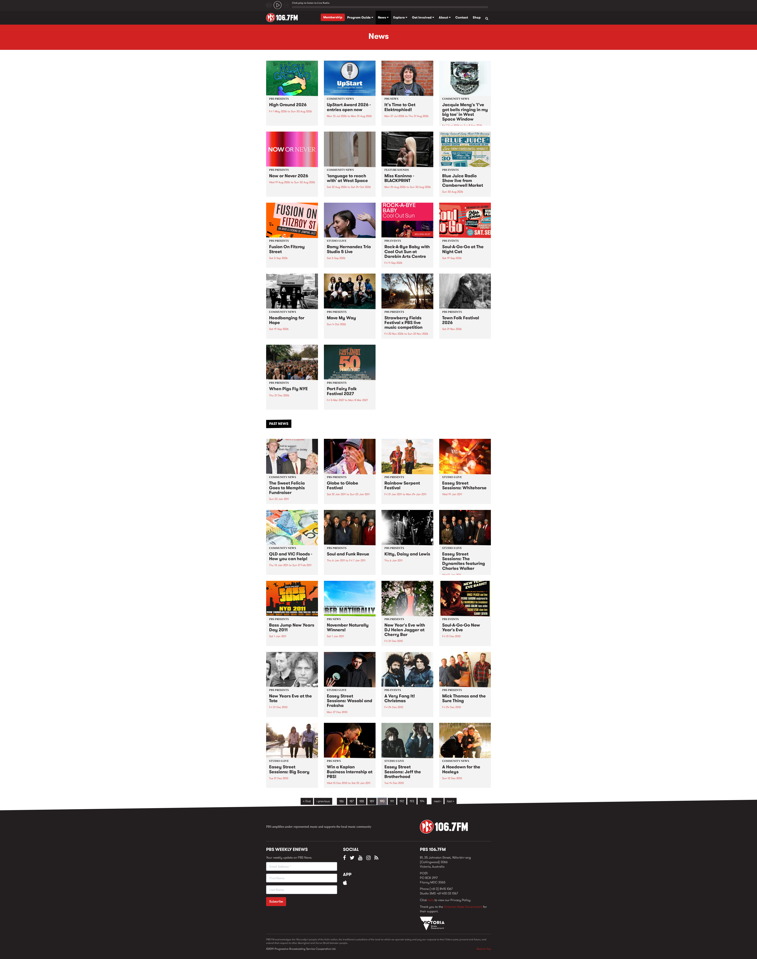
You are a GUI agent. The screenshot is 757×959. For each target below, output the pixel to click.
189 (372, 801)
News (382, 17)
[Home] (283, 17)
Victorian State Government (463, 906)
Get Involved (422, 17)
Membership (332, 17)
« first (307, 801)
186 (341, 801)
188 (361, 801)
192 (402, 801)
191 (392, 801)
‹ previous (323, 801)
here (431, 900)
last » (450, 801)
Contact (461, 17)
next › (437, 801)
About (444, 17)
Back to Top (484, 949)
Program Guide (359, 17)
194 (422, 801)
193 (412, 801)
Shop (477, 17)
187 (352, 801)
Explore (399, 17)
